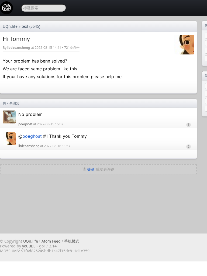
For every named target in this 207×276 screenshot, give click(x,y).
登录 (91, 169)
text (25, 26)
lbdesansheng (18, 47)
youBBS (29, 246)
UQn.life (10, 26)
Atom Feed (51, 241)
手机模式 (71, 241)
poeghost (25, 124)
